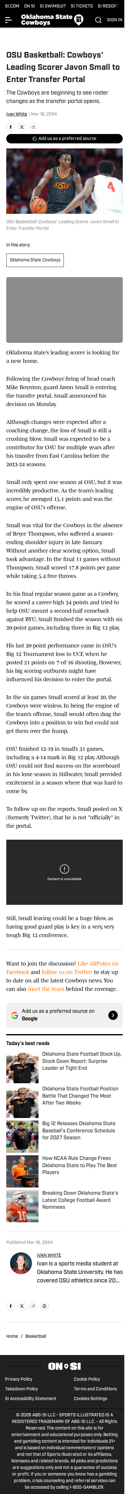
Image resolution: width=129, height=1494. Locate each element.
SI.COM (12, 6)
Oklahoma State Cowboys (35, 260)
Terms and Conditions (95, 1389)
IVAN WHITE (49, 1255)
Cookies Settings (90, 1399)
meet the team (46, 989)
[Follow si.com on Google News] (113, 1015)
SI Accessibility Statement (30, 1399)
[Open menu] (9, 20)
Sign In (114, 20)
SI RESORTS (110, 6)
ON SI (29, 6)
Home (12, 1336)
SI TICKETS (82, 6)
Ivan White (16, 114)
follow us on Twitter (66, 972)
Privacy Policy (18, 1379)
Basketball (35, 1336)
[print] (44, 1306)
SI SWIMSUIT (53, 6)
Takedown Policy (21, 1389)
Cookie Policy (87, 1379)
